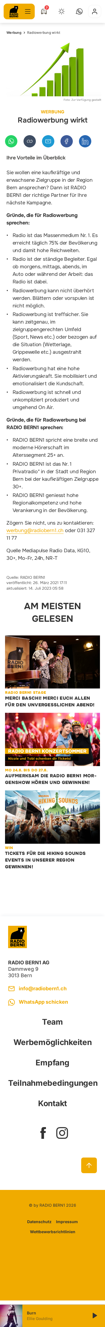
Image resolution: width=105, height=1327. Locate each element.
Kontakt (52, 1103)
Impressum (67, 1221)
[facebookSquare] (43, 1133)
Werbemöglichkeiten (52, 1042)
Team (52, 1022)
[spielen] (94, 1315)
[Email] (48, 141)
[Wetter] (61, 11)
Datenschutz (39, 1221)
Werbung (14, 32)
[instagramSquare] (62, 1133)
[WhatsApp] (11, 141)
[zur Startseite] (14, 11)
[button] (79, 11)
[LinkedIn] (85, 141)
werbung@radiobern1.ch (35, 530)
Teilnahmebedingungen (52, 1083)
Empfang (52, 1062)
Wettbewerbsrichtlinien (52, 1231)
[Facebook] (66, 141)
